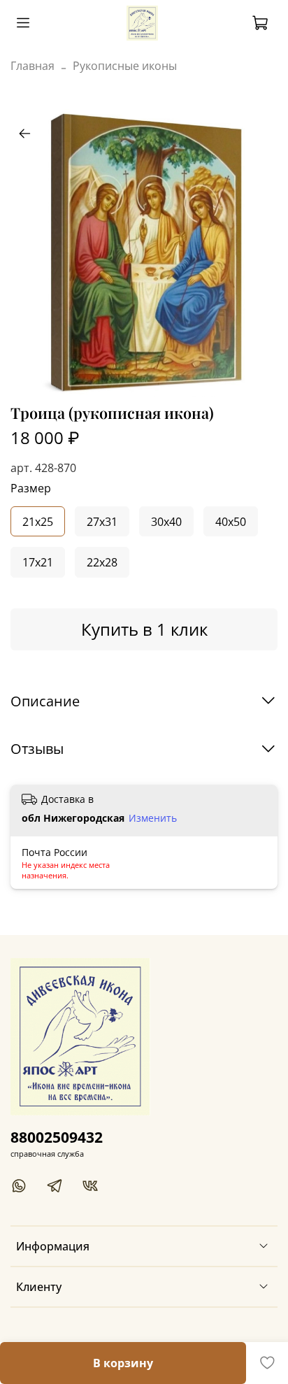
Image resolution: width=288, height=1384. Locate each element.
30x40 (166, 521)
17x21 (37, 562)
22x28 (102, 562)
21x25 (37, 521)
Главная (32, 65)
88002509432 (56, 1137)
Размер (30, 488)
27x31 (102, 521)
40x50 (230, 521)
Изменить (153, 818)
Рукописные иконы (125, 65)
